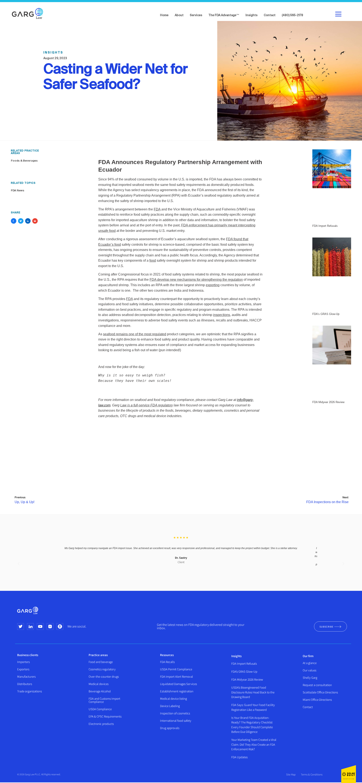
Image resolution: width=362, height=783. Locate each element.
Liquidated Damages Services (178, 684)
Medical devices (99, 684)
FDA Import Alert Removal (176, 677)
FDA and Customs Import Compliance (104, 700)
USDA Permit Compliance (176, 669)
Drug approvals (169, 728)
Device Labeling (170, 706)
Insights (236, 656)
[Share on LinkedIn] (28, 221)
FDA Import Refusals (244, 664)
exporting (213, 285)
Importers (23, 662)
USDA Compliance (100, 709)
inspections (221, 315)
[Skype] (60, 626)
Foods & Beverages (24, 160)
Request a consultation (317, 685)
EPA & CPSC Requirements (105, 716)
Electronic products (101, 724)
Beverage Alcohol (100, 691)
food (152, 260)
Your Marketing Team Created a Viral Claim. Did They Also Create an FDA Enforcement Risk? (253, 744)
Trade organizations (29, 691)
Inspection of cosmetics (175, 713)
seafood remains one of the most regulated (134, 334)
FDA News (17, 190)
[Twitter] (20, 626)
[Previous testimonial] (19, 564)
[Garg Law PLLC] (27, 13)
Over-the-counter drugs (104, 677)
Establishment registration (176, 691)
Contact (308, 707)
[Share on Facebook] (13, 221)
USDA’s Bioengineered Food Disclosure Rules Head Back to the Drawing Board (252, 692)
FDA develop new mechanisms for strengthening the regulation (196, 279)
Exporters (23, 669)
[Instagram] (50, 626)
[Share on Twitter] (20, 221)
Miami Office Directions (317, 700)
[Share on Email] (35, 221)
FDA (157, 209)
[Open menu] (338, 13)
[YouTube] (40, 626)
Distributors (24, 684)
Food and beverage (101, 662)
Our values (309, 670)
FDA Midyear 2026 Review (247, 679)
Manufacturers (26, 677)
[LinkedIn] (30, 626)
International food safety (175, 721)
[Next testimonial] (343, 564)
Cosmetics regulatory (102, 669)
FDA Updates (239, 757)
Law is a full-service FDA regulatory (146, 405)
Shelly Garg (310, 678)
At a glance (310, 663)
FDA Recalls (167, 662)
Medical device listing (173, 699)
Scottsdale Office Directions (320, 692)
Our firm (308, 656)
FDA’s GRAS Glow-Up (244, 671)
